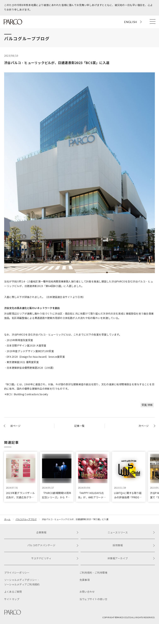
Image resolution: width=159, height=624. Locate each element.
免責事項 (85, 579)
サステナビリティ (41, 558)
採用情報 (118, 545)
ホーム (7, 519)
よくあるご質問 (13, 591)
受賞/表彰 (147, 404)
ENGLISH (130, 22)
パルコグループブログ (26, 519)
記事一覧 (79, 425)
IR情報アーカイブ (118, 558)
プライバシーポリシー (16, 572)
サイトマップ (11, 599)
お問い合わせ (87, 591)
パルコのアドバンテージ (41, 545)
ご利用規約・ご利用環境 (93, 572)
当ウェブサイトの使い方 (93, 599)
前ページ (15, 425)
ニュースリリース (118, 532)
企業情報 (41, 532)
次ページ (144, 425)
